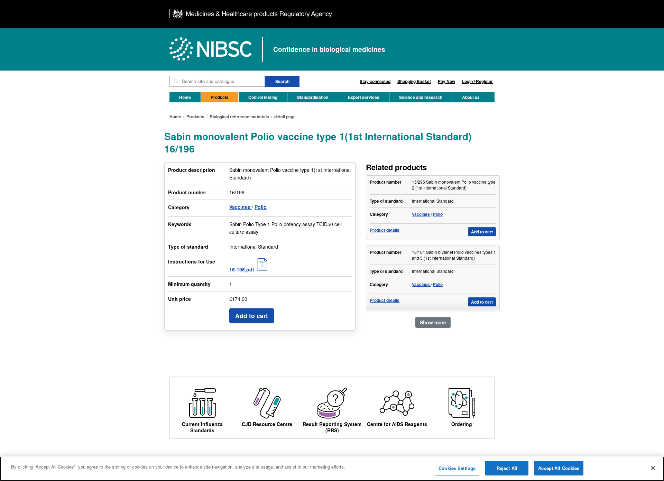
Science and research (420, 97)
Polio (261, 206)
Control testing (262, 97)
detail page (285, 116)
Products (220, 97)
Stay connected (375, 81)
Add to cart (251, 315)
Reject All (507, 468)
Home (185, 97)
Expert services (363, 97)
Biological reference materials (239, 116)
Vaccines (240, 206)
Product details (384, 230)
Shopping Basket (414, 81)
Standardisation (312, 97)
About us (471, 97)
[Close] (653, 467)
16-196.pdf (242, 269)
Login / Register (477, 81)
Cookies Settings (457, 468)
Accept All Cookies (558, 468)
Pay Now (446, 81)
